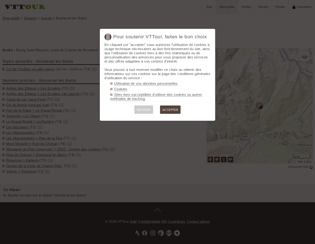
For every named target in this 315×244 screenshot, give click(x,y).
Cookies (120, 89)
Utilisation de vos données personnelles (146, 83)
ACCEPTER (170, 109)
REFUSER (144, 109)
